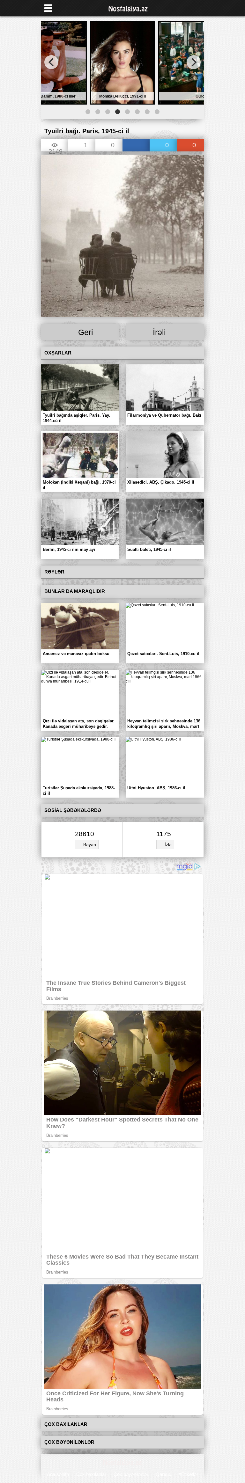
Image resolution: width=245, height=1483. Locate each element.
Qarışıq (163, 1474)
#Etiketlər (188, 1474)
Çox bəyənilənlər (131, 1474)
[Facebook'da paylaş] (136, 145)
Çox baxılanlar (91, 1474)
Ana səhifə (58, 1474)
